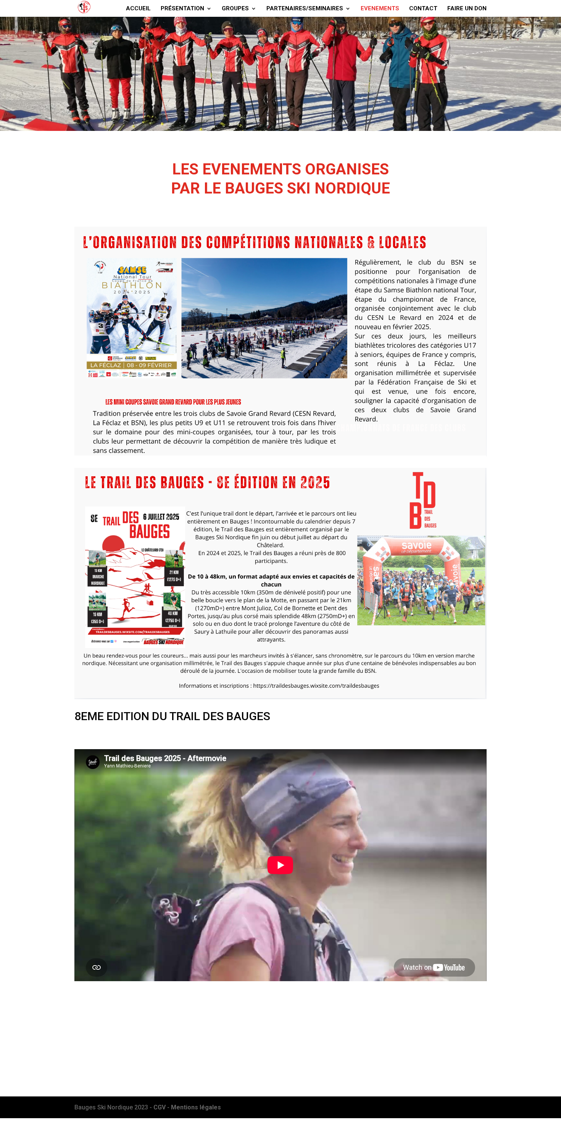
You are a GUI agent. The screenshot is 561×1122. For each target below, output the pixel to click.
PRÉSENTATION (182, 9)
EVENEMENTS (380, 9)
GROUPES (235, 9)
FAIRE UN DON (467, 9)
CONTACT (423, 9)
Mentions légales (196, 1107)
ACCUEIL (138, 9)
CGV (160, 1107)
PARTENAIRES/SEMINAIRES (304, 9)
